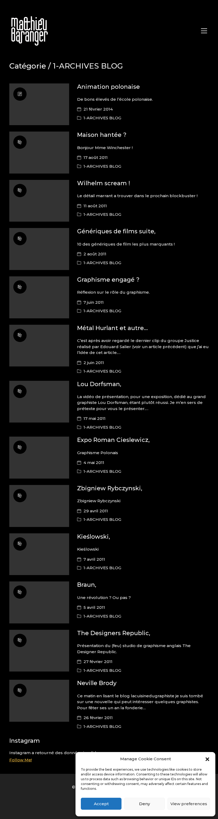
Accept (101, 803)
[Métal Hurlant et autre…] (39, 346)
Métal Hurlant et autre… (112, 328)
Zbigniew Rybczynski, (109, 488)
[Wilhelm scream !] (39, 201)
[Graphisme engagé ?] (39, 297)
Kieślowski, (93, 536)
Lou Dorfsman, (99, 384)
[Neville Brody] (39, 701)
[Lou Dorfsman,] (39, 402)
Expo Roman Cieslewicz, (113, 440)
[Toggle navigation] (204, 31)
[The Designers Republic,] (39, 651)
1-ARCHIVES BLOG (102, 117)
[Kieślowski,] (39, 554)
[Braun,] (39, 602)
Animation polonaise (108, 86)
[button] (207, 759)
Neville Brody (96, 683)
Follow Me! (20, 759)
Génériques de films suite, (116, 231)
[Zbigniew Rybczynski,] (39, 506)
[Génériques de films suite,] (39, 249)
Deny (144, 803)
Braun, (86, 584)
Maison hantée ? (102, 134)
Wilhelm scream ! (103, 183)
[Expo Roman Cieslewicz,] (39, 458)
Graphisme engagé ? (108, 279)
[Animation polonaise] (39, 104)
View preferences (188, 803)
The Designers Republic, (113, 633)
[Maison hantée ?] (39, 153)
